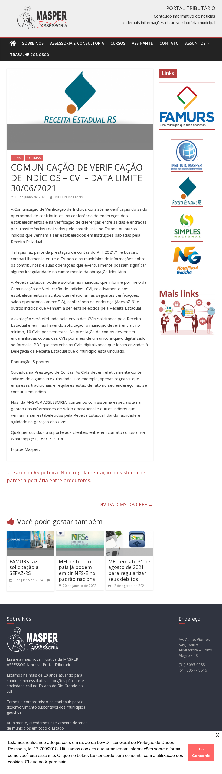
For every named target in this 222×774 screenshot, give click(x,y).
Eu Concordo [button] (201, 752)
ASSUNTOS (195, 43)
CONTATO (169, 43)
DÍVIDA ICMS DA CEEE (125, 504)
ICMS (17, 158)
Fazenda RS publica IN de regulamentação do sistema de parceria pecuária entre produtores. (76, 476)
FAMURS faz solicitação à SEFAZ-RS (23, 567)
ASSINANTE (142, 43)
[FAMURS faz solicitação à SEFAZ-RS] (30, 534)
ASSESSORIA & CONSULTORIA (77, 43)
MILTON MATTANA (69, 197)
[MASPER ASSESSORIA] (13, 43)
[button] (68, 762)
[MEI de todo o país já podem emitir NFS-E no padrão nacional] (80, 534)
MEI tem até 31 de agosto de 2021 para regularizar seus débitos (129, 570)
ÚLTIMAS (34, 158)
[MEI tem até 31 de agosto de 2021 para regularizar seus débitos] (129, 534)
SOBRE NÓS (33, 43)
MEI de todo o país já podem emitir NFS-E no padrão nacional (77, 570)
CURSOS (117, 43)
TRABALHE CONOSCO (29, 54)
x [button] (217, 734)
